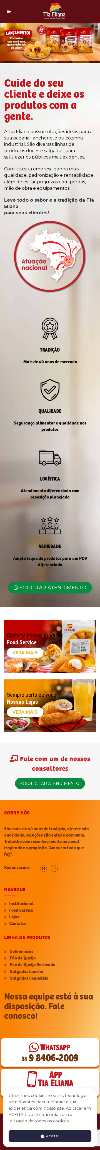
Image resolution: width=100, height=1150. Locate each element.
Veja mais (25, 652)
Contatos (17, 923)
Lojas (14, 917)
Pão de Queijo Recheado (32, 964)
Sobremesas (21, 951)
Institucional (21, 903)
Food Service (21, 910)
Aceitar (52, 1136)
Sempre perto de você (31, 695)
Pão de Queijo (22, 958)
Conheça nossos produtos (35, 635)
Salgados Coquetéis (28, 978)
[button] (43, 60)
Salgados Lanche (26, 971)
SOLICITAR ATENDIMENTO (52, 588)
